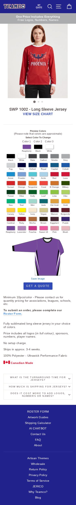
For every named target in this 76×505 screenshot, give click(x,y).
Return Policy (38, 469)
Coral (43, 187)
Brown (43, 223)
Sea (11, 205)
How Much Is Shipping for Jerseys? (38, 386)
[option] (38, 18)
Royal (43, 169)
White (49, 151)
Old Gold (54, 205)
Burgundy (65, 214)
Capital (54, 169)
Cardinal (11, 223)
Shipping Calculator (38, 423)
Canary (10, 214)
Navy (21, 169)
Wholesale (38, 463)
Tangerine (32, 187)
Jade (43, 205)
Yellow (22, 214)
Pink (54, 232)
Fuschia (32, 232)
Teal (22, 205)
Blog (38, 497)
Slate (32, 160)
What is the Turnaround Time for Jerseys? (38, 378)
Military (65, 187)
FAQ (38, 439)
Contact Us (38, 434)
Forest (11, 196)
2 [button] (39, 102)
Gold (65, 205)
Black (38, 151)
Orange (21, 187)
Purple (65, 223)
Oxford (32, 169)
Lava (65, 178)
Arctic (43, 178)
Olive (21, 196)
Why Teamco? (38, 491)
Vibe (65, 196)
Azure (10, 178)
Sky (32, 178)
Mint (32, 205)
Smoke (54, 160)
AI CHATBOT (38, 428)
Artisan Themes (38, 458)
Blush (65, 232)
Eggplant (54, 223)
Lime (54, 196)
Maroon (54, 214)
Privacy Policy (38, 475)
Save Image (38, 278)
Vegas (43, 214)
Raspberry (26, 151)
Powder (21, 178)
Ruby (21, 223)
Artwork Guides (38, 417)
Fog (11, 169)
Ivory (32, 214)
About (38, 445)
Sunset (10, 187)
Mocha (32, 223)
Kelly (32, 196)
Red (54, 178)
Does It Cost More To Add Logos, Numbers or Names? (38, 394)
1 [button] (34, 102)
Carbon (43, 160)
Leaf (43, 196)
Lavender (21, 232)
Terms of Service (38, 480)
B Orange (54, 187)
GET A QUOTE (38, 285)
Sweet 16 (43, 232)
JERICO (38, 486)
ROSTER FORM (38, 411)
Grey (65, 160)
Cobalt (65, 169)
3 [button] (42, 102)
